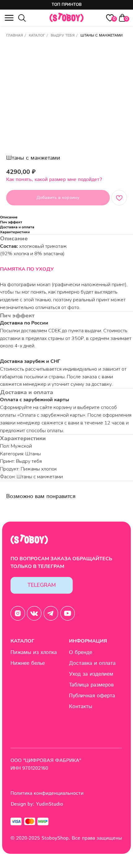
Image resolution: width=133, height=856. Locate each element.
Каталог (37, 35)
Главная (14, 35)
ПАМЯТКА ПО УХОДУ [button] (27, 269)
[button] (9, 18)
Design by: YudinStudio (37, 804)
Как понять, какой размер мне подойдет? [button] (54, 179)
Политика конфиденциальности (47, 793)
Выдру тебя (63, 35)
